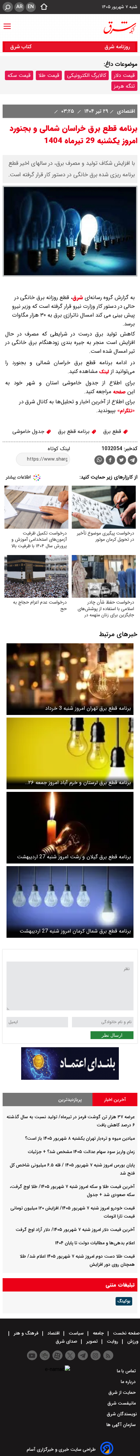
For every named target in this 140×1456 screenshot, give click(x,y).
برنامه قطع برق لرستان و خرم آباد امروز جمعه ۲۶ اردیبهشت (79, 782)
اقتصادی (125, 111)
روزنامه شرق (117, 47)
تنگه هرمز (124, 86)
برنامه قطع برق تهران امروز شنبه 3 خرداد (88, 708)
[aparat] (57, 1355)
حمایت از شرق (122, 1392)
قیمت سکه (19, 75)
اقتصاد (53, 1333)
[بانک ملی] (70, 1078)
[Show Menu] (7, 23)
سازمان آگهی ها (121, 1424)
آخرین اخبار (115, 1099)
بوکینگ (124, 1301)
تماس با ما (127, 1371)
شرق (77, 297)
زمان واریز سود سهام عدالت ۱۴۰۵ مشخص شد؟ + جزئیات (81, 1151)
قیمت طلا (48, 75)
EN (31, 7)
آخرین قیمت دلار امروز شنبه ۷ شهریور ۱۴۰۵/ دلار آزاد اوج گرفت (75, 1229)
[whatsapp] (99, 460)
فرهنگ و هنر (26, 1333)
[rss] (108, 1355)
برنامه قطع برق (74, 431)
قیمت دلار (124, 75)
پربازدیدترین (70, 1099)
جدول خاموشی (29, 431)
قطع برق (113, 431)
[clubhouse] (45, 1355)
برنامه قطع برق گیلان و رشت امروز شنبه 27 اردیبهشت (74, 857)
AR (19, 7)
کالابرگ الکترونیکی (86, 75)
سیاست (76, 1333)
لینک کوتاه (59, 449)
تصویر (92, 1341)
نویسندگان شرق (122, 1414)
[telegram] (132, 461)
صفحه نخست (126, 1333)
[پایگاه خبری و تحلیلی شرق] (119, 27)
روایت (112, 1341)
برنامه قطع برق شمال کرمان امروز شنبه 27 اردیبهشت (75, 931)
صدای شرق (67, 1341)
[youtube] (32, 1355)
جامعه (98, 1333)
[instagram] (96, 1355)
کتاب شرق (21, 47)
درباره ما (129, 1381)
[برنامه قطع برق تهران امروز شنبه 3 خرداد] (70, 679)
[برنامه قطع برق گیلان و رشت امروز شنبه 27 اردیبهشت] (70, 828)
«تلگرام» (125, 411)
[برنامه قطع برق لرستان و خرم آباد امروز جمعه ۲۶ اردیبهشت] (70, 753)
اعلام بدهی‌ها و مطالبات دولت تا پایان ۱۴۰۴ (95, 1243)
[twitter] (121, 460)
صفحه (118, 392)
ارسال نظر (112, 1035)
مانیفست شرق (122, 1403)
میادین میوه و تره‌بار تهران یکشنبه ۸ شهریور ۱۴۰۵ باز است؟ (80, 1138)
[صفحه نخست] (42, 7)
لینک (104, 372)
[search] (8, 7)
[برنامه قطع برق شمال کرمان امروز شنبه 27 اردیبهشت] (70, 902)
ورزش (133, 1341)
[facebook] (110, 460)
